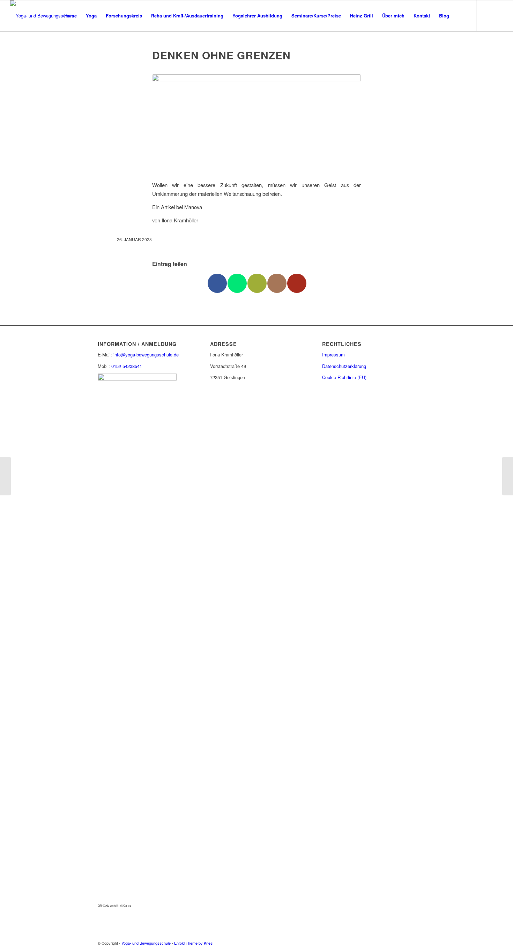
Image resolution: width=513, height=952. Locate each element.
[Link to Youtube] (296, 283)
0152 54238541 (126, 366)
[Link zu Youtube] (497, 15)
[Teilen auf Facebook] (217, 283)
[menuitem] (70, 15)
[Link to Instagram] (277, 283)
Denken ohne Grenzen (221, 54)
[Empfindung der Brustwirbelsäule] (507, 476)
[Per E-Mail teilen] (257, 283)
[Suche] (460, 15)
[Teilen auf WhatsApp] (237, 283)
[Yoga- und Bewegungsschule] (42, 15)
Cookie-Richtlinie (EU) (344, 377)
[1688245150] (256, 123)
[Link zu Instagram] (487, 15)
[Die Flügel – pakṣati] (5, 476)
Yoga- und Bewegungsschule (146, 943)
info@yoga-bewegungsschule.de (146, 354)
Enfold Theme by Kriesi (193, 943)
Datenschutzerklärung (344, 366)
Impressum (333, 354)
